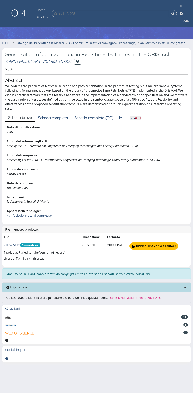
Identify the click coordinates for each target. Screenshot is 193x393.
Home (41, 10)
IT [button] (181, 6)
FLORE (6, 43)
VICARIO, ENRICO (57, 61)
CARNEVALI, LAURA (23, 61)
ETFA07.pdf (12, 245)
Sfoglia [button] (41, 17)
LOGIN (184, 21)
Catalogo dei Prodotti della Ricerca (40, 43)
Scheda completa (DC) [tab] (93, 117)
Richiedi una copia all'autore (155, 246)
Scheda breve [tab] (20, 117)
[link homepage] (17, 13)
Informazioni (18, 287)
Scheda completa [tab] (53, 117)
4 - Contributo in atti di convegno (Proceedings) (102, 43)
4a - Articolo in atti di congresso (162, 43)
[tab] (121, 118)
